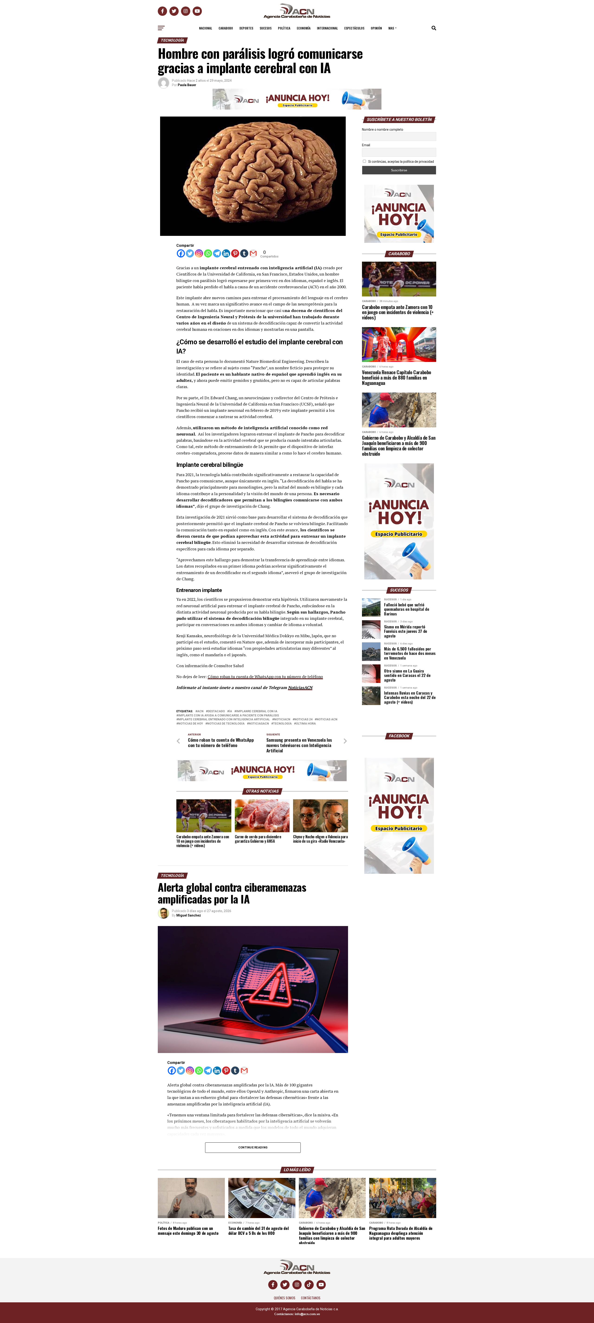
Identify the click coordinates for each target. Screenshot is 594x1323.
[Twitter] (190, 253)
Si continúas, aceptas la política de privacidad (401, 161)
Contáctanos (310, 1297)
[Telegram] (217, 253)
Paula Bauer (187, 85)
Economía (303, 28)
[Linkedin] (226, 253)
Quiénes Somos (284, 1297)
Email (366, 145)
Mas (391, 28)
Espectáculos (354, 28)
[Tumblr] (244, 253)
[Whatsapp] (208, 253)
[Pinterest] (235, 253)
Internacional (327, 28)
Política (284, 28)
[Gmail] (253, 253)
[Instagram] (199, 253)
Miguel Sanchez (188, 915)
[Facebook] (181, 253)
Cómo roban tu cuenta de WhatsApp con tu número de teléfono (265, 676)
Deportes (246, 28)
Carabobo (226, 28)
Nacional (205, 28)
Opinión (376, 28)
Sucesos (265, 28)
